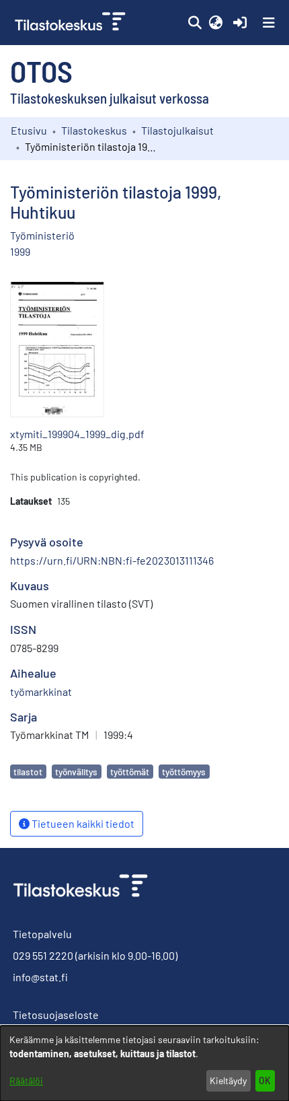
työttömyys (184, 771)
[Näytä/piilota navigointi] (269, 23)
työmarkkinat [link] (41, 691)
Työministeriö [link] (42, 235)
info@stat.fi (40, 976)
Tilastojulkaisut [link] (177, 130)
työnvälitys (76, 771)
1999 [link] (20, 251)
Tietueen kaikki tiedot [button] (82, 823)
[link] (71, 22)
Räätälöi (26, 1080)
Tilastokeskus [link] (94, 130)
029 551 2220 (43, 955)
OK (265, 1080)
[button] (194, 23)
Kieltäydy (228, 1080)
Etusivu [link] (29, 130)
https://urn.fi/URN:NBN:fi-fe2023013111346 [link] (112, 560)
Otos (41, 70)
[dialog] (144, 1063)
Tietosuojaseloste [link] (56, 1014)
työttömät (129, 771)
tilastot (27, 771)
